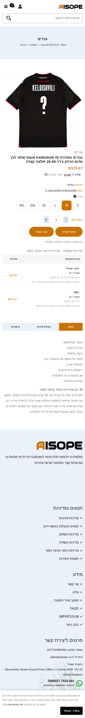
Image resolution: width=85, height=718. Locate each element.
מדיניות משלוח (71, 251)
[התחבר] (20, 6)
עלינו (76, 592)
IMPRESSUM (69, 616)
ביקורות (15, 326)
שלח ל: (72, 174)
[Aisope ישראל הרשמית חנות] (71, 6)
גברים (79, 152)
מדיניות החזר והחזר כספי (43, 251)
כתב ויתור (72, 624)
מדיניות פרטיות (69, 518)
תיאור (71, 326)
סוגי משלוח (55, 174)
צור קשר (73, 584)
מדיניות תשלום (69, 534)
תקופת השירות (69, 558)
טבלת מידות (43, 326)
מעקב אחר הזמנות (66, 600)
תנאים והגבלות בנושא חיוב (61, 526)
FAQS (74, 608)
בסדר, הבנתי (71, 710)
